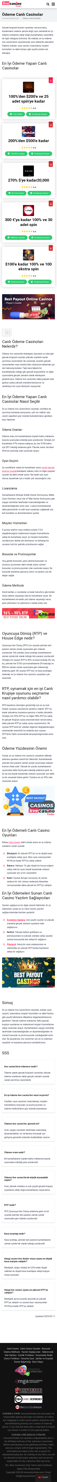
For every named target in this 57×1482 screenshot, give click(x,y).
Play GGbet (17, 114)
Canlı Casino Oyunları (30, 1348)
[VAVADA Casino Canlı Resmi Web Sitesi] (28, 136)
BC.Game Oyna (17, 193)
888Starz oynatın (17, 237)
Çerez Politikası (12, 1358)
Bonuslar (46, 1348)
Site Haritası (11, 1355)
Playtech (11, 944)
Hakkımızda (47, 1352)
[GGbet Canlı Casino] (28, 92)
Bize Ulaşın (37, 1361)
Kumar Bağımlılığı (22, 1361)
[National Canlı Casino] (28, 259)
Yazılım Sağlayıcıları (31, 1352)
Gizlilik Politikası (26, 1355)
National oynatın (17, 282)
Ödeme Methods (12, 1352)
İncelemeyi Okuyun (39, 114)
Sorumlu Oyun (27, 1358)
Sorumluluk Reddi (44, 1355)
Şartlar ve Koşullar (44, 1358)
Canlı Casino (14, 842)
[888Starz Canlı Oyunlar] (28, 215)
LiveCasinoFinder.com (10, 18)
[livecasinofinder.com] (12, 4)
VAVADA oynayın (17, 153)
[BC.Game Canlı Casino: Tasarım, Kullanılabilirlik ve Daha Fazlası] (28, 175)
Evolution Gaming (16, 920)
